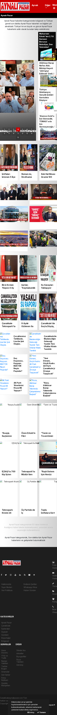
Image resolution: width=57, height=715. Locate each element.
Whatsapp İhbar (30, 587)
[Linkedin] (21, 575)
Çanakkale (5, 626)
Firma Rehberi (4, 679)
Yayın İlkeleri (6, 587)
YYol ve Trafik (4, 657)
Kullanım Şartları (30, 584)
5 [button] (22, 129)
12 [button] (22, 133)
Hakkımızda (6, 584)
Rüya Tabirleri (19, 660)
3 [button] (13, 129)
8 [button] (4, 133)
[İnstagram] (12, 575)
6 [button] (27, 129)
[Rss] (26, 575)
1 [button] (4, 129)
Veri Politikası (6, 590)
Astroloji (19, 665)
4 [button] (18, 129)
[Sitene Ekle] (35, 575)
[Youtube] (16, 575)
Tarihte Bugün (4, 667)
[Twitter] (7, 575)
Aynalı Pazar (6, 622)
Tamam (42, 712)
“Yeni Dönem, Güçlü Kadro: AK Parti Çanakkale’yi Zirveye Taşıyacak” (49, 366)
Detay (31, 712)
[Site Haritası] (30, 575)
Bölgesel (5, 641)
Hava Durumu (4, 651)
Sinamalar (5, 672)
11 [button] (18, 133)
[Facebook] (2, 575)
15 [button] (18, 137)
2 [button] (9, 129)
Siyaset (4, 632)
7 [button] (31, 129)
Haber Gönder (30, 590)
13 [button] (27, 133)
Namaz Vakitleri (4, 662)
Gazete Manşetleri (5, 684)
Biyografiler (21, 656)
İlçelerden (5, 629)
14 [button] (31, 133)
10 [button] (13, 133)
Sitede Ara (20, 650)
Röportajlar (6, 638)
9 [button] (9, 133)
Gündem (4, 635)
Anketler (19, 653)
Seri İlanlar (5, 675)
